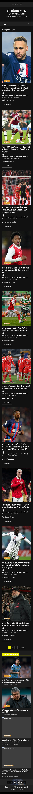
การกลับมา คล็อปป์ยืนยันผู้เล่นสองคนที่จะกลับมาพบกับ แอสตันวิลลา (16, 603)
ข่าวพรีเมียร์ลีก (7, 675)
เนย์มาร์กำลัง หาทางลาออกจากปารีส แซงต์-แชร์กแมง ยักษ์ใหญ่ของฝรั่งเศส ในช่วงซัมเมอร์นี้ (16, 57)
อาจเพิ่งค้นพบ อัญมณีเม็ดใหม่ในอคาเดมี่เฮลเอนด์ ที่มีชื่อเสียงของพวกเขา (16, 248)
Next (22, 647)
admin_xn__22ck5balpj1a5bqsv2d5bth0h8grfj (15, 95)
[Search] (28, 24)
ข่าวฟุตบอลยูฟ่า (7, 263)
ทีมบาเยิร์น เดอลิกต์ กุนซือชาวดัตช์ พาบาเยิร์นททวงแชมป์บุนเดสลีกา (16, 366)
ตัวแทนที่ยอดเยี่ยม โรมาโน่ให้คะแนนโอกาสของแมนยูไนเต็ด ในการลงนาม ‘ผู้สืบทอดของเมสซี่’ (16, 424)
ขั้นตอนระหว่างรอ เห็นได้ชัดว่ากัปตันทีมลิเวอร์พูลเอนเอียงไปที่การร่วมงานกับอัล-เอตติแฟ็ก (16, 757)
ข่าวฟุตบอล (6, 81)
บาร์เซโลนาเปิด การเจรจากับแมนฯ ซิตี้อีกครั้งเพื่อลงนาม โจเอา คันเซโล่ (16, 667)
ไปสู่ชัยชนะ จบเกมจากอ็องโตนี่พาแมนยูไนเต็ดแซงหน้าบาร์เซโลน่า (16, 485)
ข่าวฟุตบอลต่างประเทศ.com (16, 12)
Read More (7, 104)
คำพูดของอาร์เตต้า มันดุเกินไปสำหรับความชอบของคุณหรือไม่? (16, 308)
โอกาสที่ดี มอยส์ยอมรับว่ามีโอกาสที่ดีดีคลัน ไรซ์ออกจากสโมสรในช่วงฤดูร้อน (16, 127)
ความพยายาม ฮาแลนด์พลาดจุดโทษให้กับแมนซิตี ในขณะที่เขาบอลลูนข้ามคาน (16, 187)
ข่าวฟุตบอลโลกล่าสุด (8, 765)
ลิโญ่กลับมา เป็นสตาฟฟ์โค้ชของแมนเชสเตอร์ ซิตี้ (16, 697)
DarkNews (11, 790)
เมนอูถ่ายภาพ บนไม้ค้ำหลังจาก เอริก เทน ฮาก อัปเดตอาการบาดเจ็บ (16, 727)
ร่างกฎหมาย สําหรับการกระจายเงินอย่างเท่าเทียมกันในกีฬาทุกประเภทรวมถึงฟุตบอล (16, 543)
